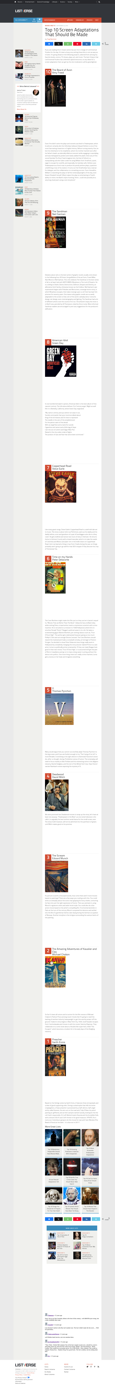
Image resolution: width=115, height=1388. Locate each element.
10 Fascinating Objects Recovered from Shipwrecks (32, 178)
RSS (98, 1367)
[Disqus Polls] (72, 1288)
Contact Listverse (69, 1369)
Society (70, 2)
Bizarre (20, 2)
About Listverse (49, 1374)
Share (71, 20)
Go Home (15, 2)
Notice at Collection (20, 1383)
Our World (28, 50)
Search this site (99, 2)
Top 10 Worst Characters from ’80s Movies (88, 1246)
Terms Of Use (30, 1373)
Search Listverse (50, 1369)
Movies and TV (50, 25)
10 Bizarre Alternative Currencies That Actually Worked (32, 141)
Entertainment (29, 2)
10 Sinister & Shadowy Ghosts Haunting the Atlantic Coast (32, 130)
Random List (80, 20)
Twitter (87, 1367)
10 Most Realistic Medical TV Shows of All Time (63, 1246)
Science (62, 2)
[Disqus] (72, 1334)
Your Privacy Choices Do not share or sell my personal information (23, 1379)
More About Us (21, 109)
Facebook (91, 1367)
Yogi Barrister (51, 39)
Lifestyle (54, 2)
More (76, 2)
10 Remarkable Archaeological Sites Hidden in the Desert (31, 53)
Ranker (66, 1372)
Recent (34, 21)
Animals (27, 209)
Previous (89, 20)
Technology (28, 73)
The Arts (27, 114)
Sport (26, 187)
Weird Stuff (28, 138)
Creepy (26, 126)
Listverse (17, 1369)
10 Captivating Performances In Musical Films (87, 1256)
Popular (39, 21)
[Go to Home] (23, 17)
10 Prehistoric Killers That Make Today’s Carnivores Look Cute (31, 213)
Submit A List (68, 1367)
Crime (26, 62)
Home (46, 1367)
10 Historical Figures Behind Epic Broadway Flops (32, 118)
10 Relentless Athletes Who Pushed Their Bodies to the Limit (33, 190)
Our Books (48, 1372)
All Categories (20, 20)
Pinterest (95, 1367)
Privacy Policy (18, 1375)
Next (96, 20)
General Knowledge (43, 2)
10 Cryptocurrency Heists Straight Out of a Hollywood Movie (32, 65)
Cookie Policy (27, 1375)
